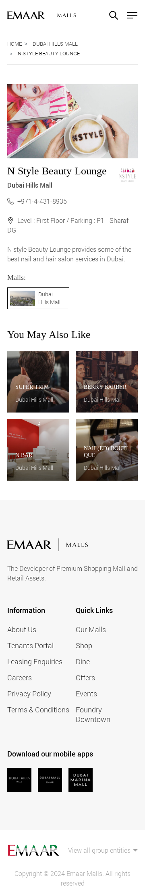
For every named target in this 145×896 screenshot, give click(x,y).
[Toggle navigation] (130, 15)
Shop (84, 645)
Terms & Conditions (38, 709)
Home (14, 43)
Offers (85, 677)
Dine (83, 661)
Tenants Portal (30, 645)
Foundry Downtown (93, 714)
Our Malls (91, 629)
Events (86, 693)
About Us (21, 629)
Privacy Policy (29, 693)
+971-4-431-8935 (42, 201)
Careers (19, 677)
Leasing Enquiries (34, 661)
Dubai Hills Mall (55, 43)
